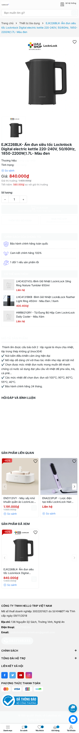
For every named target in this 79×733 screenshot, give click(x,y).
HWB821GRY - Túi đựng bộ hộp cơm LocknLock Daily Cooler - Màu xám (45, 314)
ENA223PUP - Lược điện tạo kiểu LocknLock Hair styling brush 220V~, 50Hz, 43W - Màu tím (58, 500)
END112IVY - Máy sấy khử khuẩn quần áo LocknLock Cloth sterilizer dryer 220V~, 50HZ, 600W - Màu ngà (19, 500)
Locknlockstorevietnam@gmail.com (32, 632)
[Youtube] (20, 675)
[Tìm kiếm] (74, 13)
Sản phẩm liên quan (17, 453)
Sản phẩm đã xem (15, 524)
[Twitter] (12, 675)
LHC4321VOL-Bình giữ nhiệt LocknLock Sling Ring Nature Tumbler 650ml (43, 283)
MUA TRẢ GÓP (59, 220)
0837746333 (23, 627)
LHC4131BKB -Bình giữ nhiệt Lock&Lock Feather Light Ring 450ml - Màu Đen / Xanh (45, 299)
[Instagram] (29, 675)
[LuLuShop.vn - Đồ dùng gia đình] (17, 5)
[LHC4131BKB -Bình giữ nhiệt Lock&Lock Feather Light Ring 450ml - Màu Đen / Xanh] (8, 300)
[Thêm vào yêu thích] (74, 41)
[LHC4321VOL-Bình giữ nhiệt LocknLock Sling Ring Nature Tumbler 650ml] (8, 284)
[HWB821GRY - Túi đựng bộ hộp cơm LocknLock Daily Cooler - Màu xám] (8, 316)
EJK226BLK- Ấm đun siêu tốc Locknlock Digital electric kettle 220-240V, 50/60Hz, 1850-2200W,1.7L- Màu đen (18, 571)
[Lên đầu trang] (73, 698)
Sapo (48, 719)
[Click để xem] (39, 77)
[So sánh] (7, 170)
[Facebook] (4, 675)
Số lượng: (7, 192)
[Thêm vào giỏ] (34, 508)
